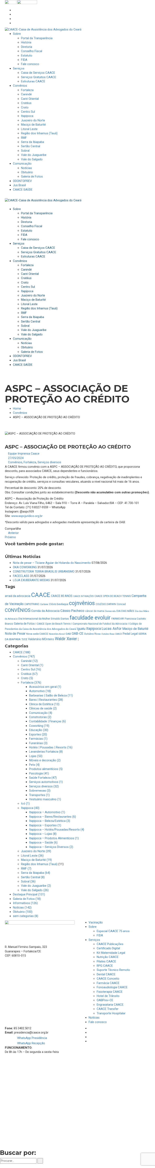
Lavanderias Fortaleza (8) (46, 751)
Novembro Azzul (57, 634)
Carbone (44, 604)
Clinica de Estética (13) (44, 704)
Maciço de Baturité (135, 629)
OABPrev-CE (105, 1000)
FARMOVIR (117, 618)
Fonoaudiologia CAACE (112, 987)
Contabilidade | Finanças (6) (47, 721)
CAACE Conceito (108, 978)
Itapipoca (93, 629)
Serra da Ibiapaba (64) (35, 873)
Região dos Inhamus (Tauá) (39, 864)
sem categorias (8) (25, 916)
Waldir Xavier (66, 639)
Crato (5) (27, 678)
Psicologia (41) (39, 773)
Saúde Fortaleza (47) (43, 777)
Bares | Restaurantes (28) (46, 700)
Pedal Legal (130, 633)
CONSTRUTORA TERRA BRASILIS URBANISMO (43, 571)
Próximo (11, 537)
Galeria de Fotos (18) (27, 899)
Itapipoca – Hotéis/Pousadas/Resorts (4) (56, 829)
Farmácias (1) (38, 739)
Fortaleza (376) (31, 682)
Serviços (94, 940)
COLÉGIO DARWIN (106, 604)
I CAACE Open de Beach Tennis (53, 623)
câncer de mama (94, 611)
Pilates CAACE (106, 961)
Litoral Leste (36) (32, 855)
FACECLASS (21, 576)
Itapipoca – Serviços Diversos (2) (51, 847)
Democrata (110, 611)
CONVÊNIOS (17, 610)
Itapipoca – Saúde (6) (43, 842)
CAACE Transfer (107, 1009)
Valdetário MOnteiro (41, 639)
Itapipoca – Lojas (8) (43, 834)
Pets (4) (34, 765)
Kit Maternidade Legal (111, 953)
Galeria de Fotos (24, 623)
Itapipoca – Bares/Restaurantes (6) (52, 816)
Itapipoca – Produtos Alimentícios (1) (54, 838)
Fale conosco (98, 1022)
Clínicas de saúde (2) (43, 708)
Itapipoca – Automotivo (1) (47, 812)
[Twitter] (14, 19)
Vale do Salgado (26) (35, 890)
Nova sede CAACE (37, 633)
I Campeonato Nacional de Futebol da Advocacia (99, 623)
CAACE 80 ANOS (61, 596)
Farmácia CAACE (108, 983)
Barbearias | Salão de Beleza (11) (51, 695)
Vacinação (96, 922)
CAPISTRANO (31, 604)
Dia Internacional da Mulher (34, 618)
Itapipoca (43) (30, 808)
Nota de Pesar (15, 633)
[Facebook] (14, 10)
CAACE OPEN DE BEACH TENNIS (112, 596)
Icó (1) (25, 803)
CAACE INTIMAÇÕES (83, 596)
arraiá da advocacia (17, 596)
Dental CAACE (106, 974)
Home (17, 408)
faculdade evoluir (90, 617)
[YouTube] (14, 23)
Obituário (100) (22, 912)
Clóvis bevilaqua (58, 604)
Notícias (94, 1017)
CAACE (40, 594)
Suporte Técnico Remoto (113, 970)
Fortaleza (30, 462)
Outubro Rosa (92, 633)
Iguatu (81, 629)
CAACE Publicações (110, 944)
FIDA (100, 935)
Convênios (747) (24, 656)
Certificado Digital (108, 948)
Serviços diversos (49, 462)
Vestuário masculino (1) (45, 799)
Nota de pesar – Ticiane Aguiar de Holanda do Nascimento (52, 563)
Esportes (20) (38, 734)
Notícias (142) (22, 907)
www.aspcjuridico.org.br (27, 516)
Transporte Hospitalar (111, 1013)
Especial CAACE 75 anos (113, 931)
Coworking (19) (39, 726)
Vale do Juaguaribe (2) (36, 886)
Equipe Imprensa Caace (23, 453)
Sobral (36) (28, 881)
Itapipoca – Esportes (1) (45, 825)
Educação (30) (38, 730)
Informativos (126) (25, 903)
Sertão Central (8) (33, 877)
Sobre (92, 927)
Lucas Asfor (111, 628)
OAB (68, 633)
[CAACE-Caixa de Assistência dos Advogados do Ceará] (43, 29)
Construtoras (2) (40, 717)
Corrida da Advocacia (45, 611)
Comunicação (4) (40, 713)
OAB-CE (77, 633)
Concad (121, 604)
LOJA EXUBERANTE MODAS (31, 580)
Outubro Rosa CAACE (111, 634)
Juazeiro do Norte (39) (36, 851)
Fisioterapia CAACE (110, 992)
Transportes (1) (39, 795)
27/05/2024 (15, 458)
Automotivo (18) (40, 691)
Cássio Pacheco (72, 611)
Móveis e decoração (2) (45, 760)
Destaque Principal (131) (29, 894)
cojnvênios (82, 603)
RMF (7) (26, 868)
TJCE (24, 639)
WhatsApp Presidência (31, 1038)
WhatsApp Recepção (30, 1043)
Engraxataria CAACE (110, 1004)
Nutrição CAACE (107, 957)
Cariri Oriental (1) (32, 665)
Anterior (13, 533)
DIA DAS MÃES (125, 610)
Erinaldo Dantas (60, 618)
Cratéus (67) (29, 674)
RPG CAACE (105, 965)
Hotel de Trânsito (108, 996)
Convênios (20, 413)
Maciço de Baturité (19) (36, 860)
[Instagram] (14, 14)
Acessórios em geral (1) (45, 687)
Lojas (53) (35, 756)
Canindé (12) (29, 661)
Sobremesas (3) (39, 790)
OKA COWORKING (25, 567)
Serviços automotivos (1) (46, 782)
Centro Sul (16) (31, 669)
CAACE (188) (21, 652)
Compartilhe (13, 528)
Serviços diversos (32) (44, 786)
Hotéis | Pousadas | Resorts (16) (50, 747)
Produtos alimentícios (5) (46, 769)
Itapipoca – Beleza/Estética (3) (49, 821)
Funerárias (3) (38, 743)
